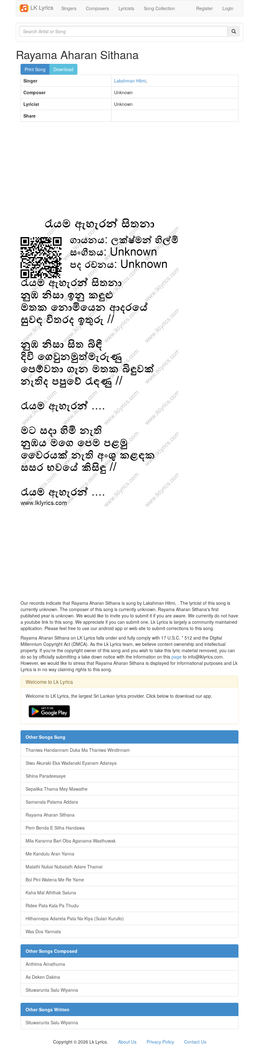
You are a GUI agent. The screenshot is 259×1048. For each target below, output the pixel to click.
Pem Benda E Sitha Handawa (55, 827)
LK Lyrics (41, 7)
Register (204, 8)
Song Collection (159, 8)
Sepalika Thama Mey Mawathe (56, 789)
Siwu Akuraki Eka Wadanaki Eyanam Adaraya (71, 763)
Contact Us (195, 1042)
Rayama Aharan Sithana (50, 815)
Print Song (35, 69)
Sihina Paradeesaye (46, 776)
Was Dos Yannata (43, 931)
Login (227, 8)
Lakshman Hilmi (130, 80)
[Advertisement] (129, 172)
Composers (97, 8)
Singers (68, 8)
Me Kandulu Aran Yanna (50, 853)
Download (63, 69)
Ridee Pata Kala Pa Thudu (52, 905)
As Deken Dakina (43, 977)
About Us (127, 1042)
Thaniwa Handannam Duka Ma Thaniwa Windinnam (78, 750)
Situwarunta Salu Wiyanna (52, 990)
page (177, 656)
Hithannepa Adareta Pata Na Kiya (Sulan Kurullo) (75, 918)
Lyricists (126, 8)
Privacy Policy (160, 1042)
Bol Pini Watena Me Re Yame (55, 879)
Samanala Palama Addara (52, 802)
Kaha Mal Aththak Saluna (51, 892)
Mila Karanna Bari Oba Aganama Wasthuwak (71, 840)
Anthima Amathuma (45, 964)
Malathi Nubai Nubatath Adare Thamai (64, 866)
